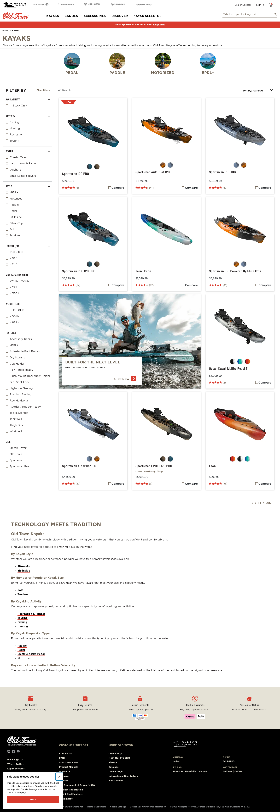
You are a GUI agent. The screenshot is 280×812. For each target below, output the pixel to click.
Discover (119, 16)
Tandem (23, 594)
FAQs (62, 758)
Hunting (23, 626)
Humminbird (191, 771)
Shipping (64, 776)
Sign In (260, 5)
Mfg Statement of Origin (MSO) (77, 785)
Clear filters (43, 90)
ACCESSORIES (94, 16)
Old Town (227, 771)
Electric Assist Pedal (31, 654)
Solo (20, 590)
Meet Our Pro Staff (119, 758)
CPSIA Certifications (70, 794)
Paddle (22, 645)
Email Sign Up (15, 759)
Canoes (71, 16)
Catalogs (113, 767)
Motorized (24, 658)
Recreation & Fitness (31, 613)
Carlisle (238, 771)
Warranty (64, 771)
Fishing (22, 622)
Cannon (203, 771)
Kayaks (52, 16)
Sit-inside (24, 570)
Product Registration (71, 789)
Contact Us (65, 753)
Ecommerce (66, 798)
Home (5, 30)
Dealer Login (116, 771)
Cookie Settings (118, 807)
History (113, 762)
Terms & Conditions (96, 807)
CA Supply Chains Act (72, 807)
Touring (23, 617)
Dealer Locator (242, 5)
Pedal (21, 649)
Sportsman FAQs (68, 762)
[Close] (59, 776)
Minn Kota (178, 771)
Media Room (116, 780)
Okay (33, 799)
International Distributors (123, 776)
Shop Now (159, 24)
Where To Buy (15, 764)
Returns (63, 780)
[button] (85, 707)
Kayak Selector (148, 16)
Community (115, 753)
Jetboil (176, 761)
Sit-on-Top (24, 566)
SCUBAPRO (228, 761)
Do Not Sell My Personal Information (148, 807)
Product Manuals (68, 767)
